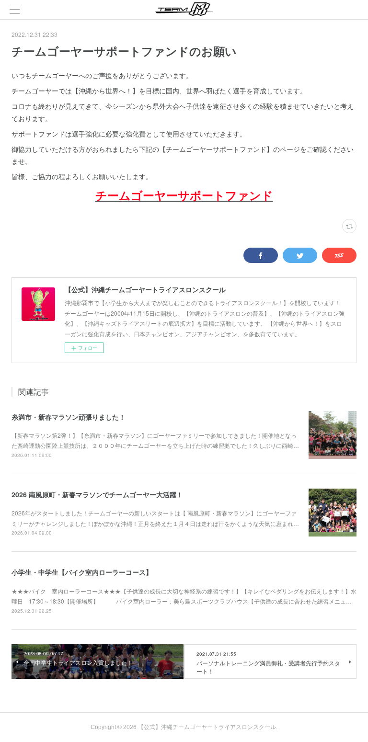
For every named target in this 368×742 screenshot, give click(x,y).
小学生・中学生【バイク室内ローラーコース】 (82, 572)
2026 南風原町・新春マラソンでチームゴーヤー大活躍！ (97, 494)
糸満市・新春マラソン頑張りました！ (69, 417)
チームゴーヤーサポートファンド (184, 195)
